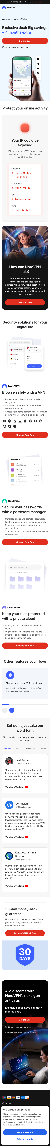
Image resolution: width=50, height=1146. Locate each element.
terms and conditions (30, 1032)
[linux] (14, 421)
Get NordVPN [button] (25, 302)
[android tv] (4, 426)
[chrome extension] (30, 421)
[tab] (7, 748)
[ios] (25, 421)
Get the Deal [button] (25, 41)
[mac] (9, 421)
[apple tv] (9, 426)
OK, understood (25, 1132)
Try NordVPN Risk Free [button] (25, 933)
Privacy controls (25, 1139)
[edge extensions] (40, 421)
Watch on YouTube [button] (14, 787)
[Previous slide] (4, 710)
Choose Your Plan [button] (25, 435)
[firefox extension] (35, 421)
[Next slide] (11, 710)
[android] (20, 421)
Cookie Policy (18, 1125)
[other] (14, 426)
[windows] (4, 421)
